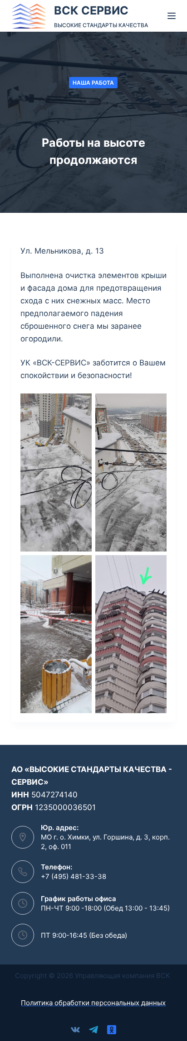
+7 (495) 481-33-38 (73, 876)
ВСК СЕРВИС (91, 10)
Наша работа (93, 82)
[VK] (75, 1029)
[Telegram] (93, 1029)
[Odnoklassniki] (111, 1029)
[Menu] (171, 16)
